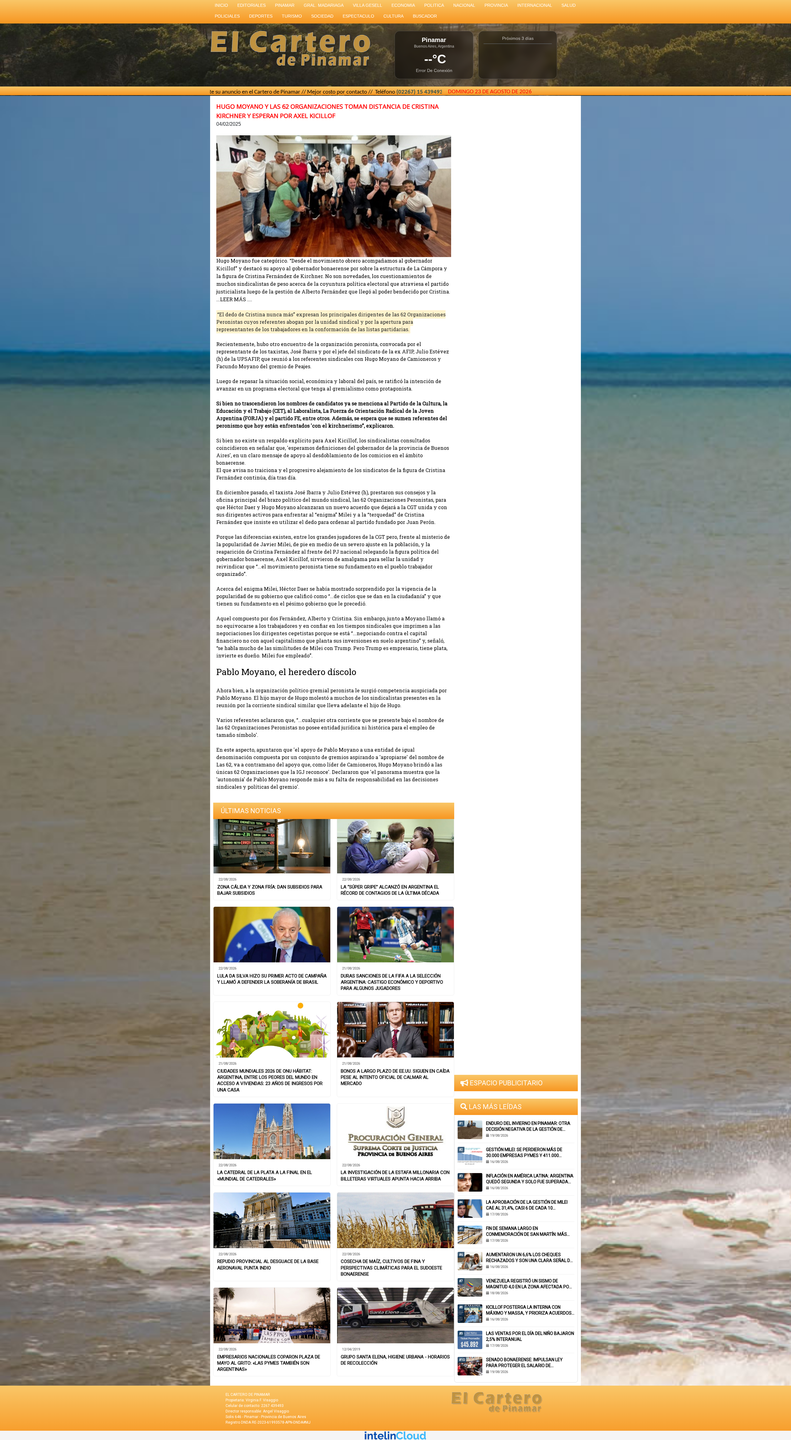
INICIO (221, 5)
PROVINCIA (496, 5)
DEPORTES (261, 16)
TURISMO (292, 16)
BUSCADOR (425, 16)
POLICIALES (227, 16)
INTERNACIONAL (534, 5)
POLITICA (434, 5)
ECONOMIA (403, 5)
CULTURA (393, 16)
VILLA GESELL (367, 5)
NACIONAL (464, 5)
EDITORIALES (251, 5)
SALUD (568, 5)
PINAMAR (284, 5)
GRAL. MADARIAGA (324, 5)
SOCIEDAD (322, 16)
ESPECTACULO (358, 16)
